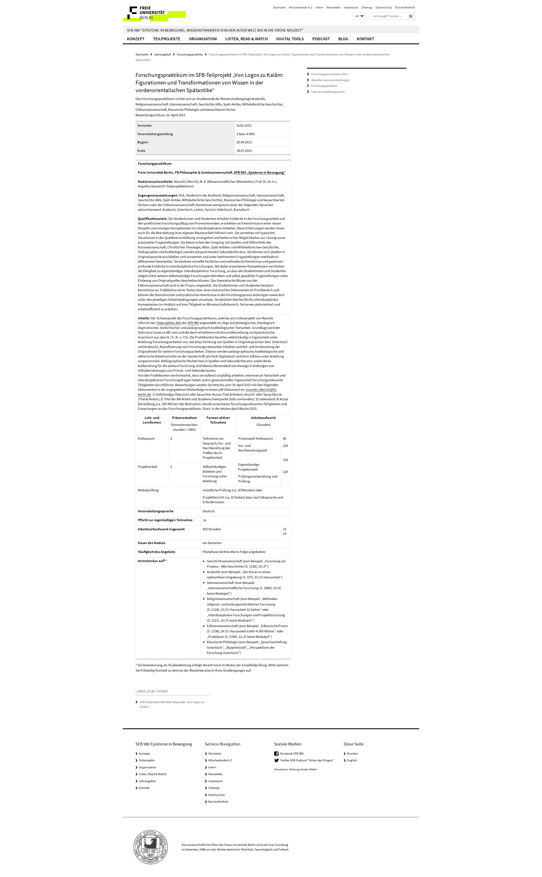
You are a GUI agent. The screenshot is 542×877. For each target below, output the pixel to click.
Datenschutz (384, 7)
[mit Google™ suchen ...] (411, 16)
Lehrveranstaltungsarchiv (328, 92)
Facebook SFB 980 (291, 753)
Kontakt (365, 38)
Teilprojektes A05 (168, 322)
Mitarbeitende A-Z (300, 7)
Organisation (203, 38)
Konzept (136, 38)
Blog (343, 38)
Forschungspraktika (190, 54)
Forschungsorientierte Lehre (329, 74)
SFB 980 (193, 322)
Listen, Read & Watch (246, 38)
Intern (319, 7)
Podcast (321, 38)
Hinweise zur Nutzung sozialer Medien (295, 769)
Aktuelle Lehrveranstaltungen (330, 80)
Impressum (351, 7)
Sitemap (366, 7)
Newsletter (333, 7)
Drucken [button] (352, 753)
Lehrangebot (162, 54)
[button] (359, 16)
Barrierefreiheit (405, 7)
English (352, 760)
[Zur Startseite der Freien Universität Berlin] (158, 12)
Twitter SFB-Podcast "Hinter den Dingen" (307, 760)
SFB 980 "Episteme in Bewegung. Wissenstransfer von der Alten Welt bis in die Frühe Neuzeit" (215, 30)
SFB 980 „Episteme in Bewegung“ (259, 172)
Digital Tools (290, 38)
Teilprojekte (166, 38)
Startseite (279, 7)
